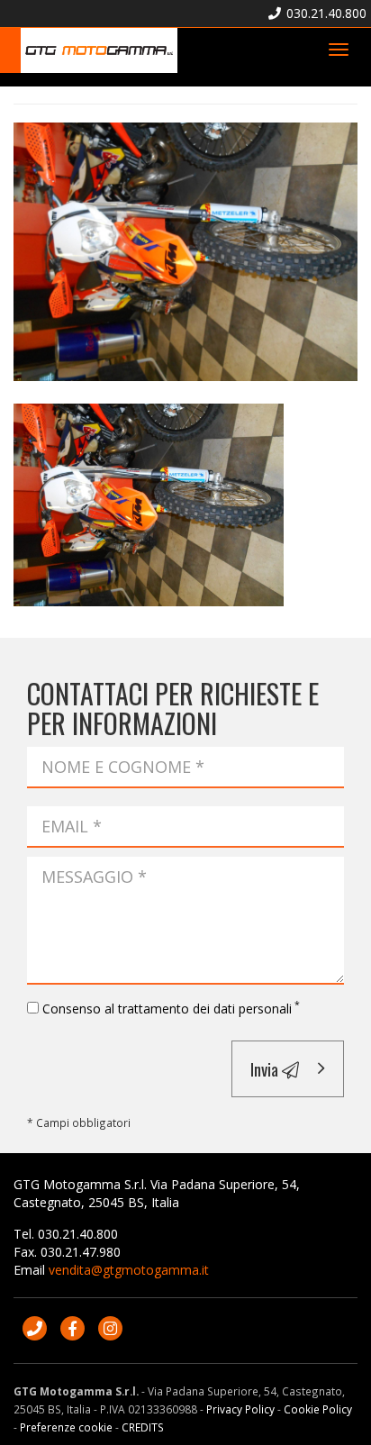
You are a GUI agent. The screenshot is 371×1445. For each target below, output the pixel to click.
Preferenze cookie (66, 1427)
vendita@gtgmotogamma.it (129, 1269)
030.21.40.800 (324, 13)
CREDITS (143, 1427)
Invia (266, 1068)
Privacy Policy (240, 1409)
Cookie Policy (318, 1409)
